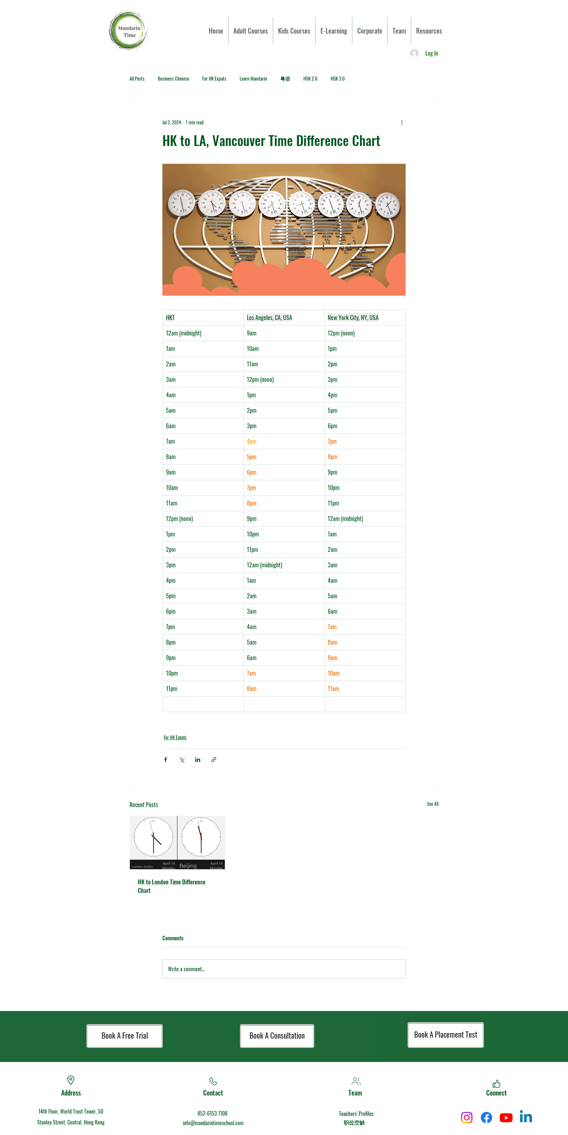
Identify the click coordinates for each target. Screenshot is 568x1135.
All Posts (137, 78)
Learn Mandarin (253, 78)
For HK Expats (214, 78)
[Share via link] (214, 759)
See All (432, 803)
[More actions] (402, 122)
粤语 (285, 78)
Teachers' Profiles (356, 1113)
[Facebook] (486, 1117)
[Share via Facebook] (165, 759)
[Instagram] (466, 1117)
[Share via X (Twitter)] (181, 759)
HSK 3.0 (338, 78)
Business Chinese (173, 78)
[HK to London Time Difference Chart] (177, 842)
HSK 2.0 (310, 78)
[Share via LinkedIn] (198, 759)
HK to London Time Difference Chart (171, 886)
